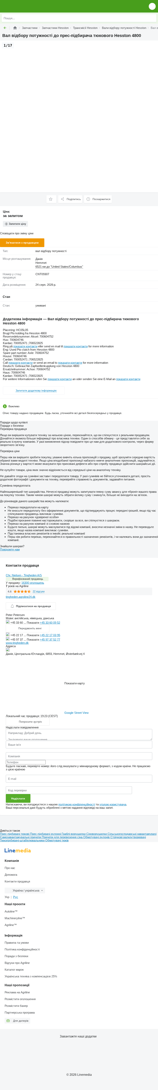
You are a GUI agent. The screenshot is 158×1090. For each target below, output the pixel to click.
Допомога (11, 874)
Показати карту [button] (74, 683)
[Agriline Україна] (25, 6)
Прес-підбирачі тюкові (15, 833)
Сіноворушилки (97, 833)
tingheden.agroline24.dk (20, 596)
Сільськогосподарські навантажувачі (132, 833)
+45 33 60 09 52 (50, 622)
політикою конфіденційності (76, 804)
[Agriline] (15, 27)
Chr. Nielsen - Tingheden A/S (24, 575)
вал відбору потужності (50, 251)
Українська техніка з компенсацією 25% (31, 976)
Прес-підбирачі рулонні (46, 833)
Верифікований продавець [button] (27, 578)
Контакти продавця (17, 881)
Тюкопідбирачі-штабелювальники (22, 840)
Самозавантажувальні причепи (21, 837)
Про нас (10, 868)
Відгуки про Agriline (17, 962)
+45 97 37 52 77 (50, 639)
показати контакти (25, 346)
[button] (152, 6)
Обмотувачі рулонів (96, 837)
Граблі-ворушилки (74, 833)
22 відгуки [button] (39, 591)
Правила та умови (17, 942)
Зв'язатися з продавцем (22, 242)
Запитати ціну (17, 223)
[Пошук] (152, 18)
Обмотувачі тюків (57, 840)
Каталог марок (14, 969)
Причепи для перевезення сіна (62, 837)
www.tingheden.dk (17, 642)
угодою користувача (112, 804)
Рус (15, 897)
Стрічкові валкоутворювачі (128, 837)
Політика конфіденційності (22, 949)
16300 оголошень (32, 582)
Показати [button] (33, 622)
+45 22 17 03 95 (50, 635)
